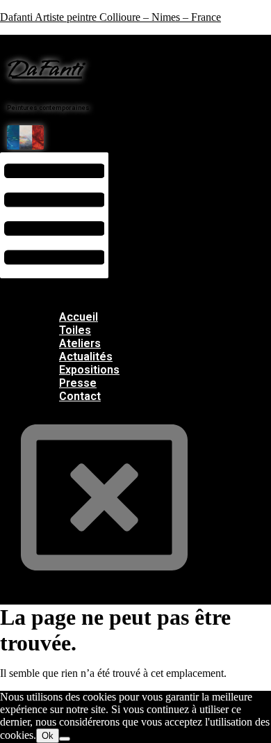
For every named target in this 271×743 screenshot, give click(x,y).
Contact (80, 396)
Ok (48, 735)
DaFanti (44, 69)
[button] (54, 215)
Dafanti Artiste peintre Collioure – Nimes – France (110, 17)
